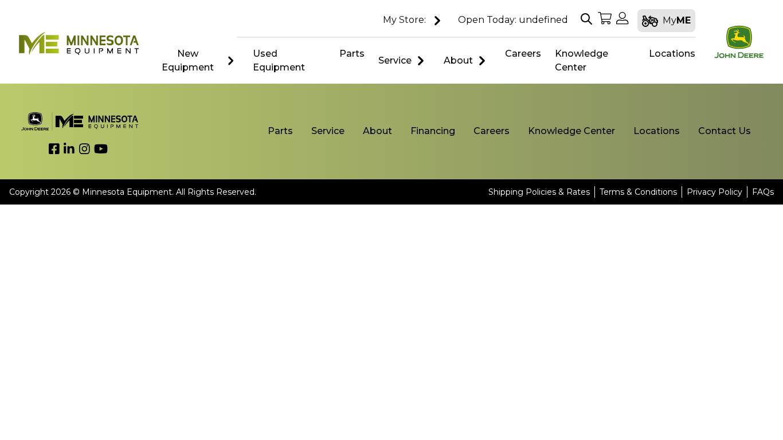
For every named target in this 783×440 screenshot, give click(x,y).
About (458, 60)
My (677, 20)
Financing (432, 130)
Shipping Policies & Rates (539, 192)
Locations (656, 130)
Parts (280, 130)
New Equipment (188, 60)
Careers (491, 130)
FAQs (763, 192)
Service (395, 60)
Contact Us (724, 130)
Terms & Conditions (638, 192)
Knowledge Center (571, 130)
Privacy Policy (714, 192)
